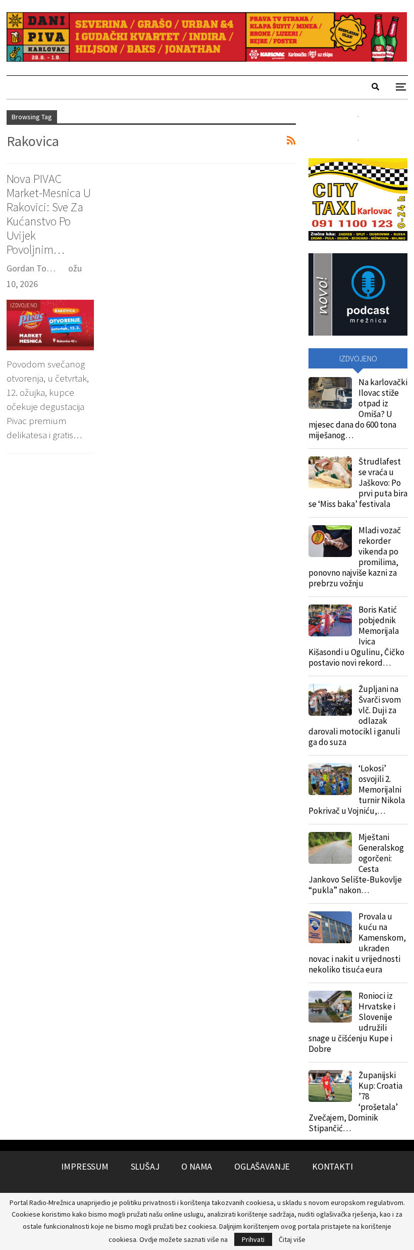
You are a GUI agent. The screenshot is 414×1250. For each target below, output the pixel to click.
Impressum (84, 1166)
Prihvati (253, 1239)
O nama (196, 1166)
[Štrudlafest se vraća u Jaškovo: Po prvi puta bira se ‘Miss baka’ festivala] (330, 472)
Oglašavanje (262, 1166)
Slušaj (145, 1166)
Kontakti (332, 1166)
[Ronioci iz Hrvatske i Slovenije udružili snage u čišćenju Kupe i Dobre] (330, 1007)
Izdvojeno (23, 305)
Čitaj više (292, 1239)
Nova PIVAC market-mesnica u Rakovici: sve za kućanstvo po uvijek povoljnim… (49, 214)
